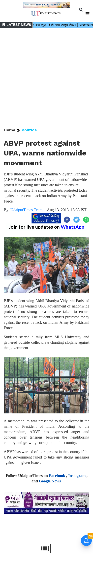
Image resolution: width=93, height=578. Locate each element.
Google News (50, 481)
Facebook (57, 476)
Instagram (77, 476)
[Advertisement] (46, 78)
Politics (29, 130)
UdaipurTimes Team (26, 210)
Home (9, 130)
